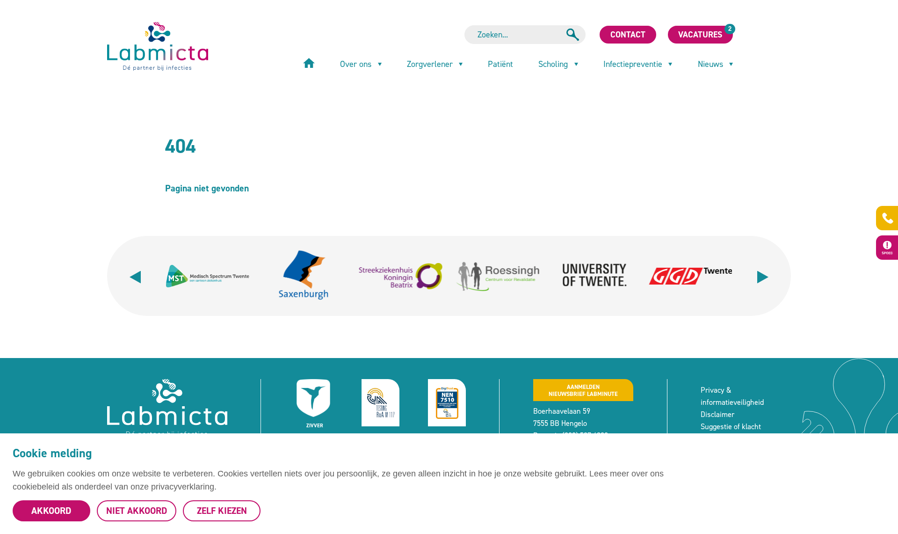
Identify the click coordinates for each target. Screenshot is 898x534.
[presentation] (135, 276)
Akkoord (51, 511)
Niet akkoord (136, 511)
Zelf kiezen (222, 511)
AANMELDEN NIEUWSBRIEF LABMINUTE (583, 390)
